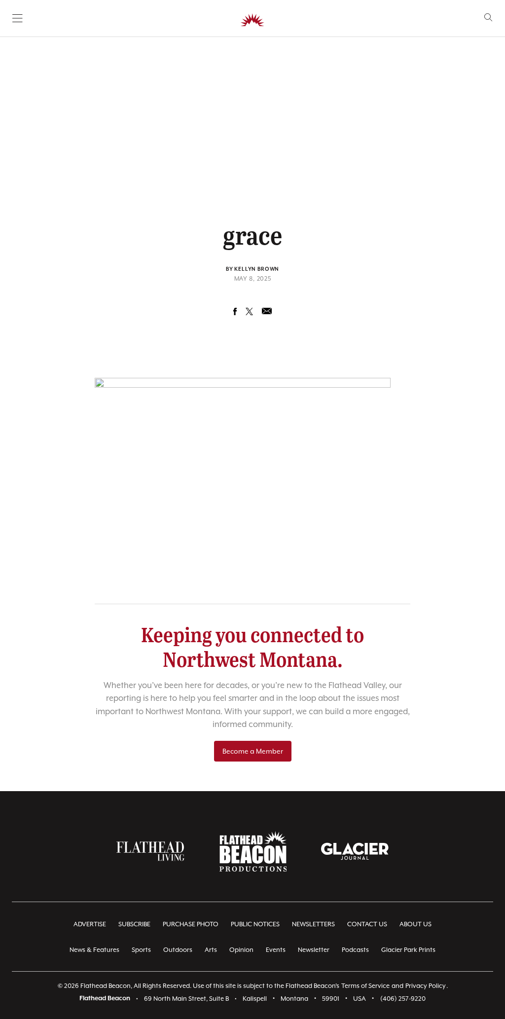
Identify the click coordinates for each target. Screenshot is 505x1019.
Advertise (89, 924)
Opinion (241, 949)
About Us (415, 924)
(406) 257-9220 (403, 998)
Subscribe (134, 924)
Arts (211, 949)
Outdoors (177, 949)
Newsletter (313, 949)
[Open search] (488, 17)
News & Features (94, 949)
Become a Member (252, 751)
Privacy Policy (425, 985)
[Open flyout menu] (17, 18)
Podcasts (355, 949)
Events (276, 949)
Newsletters (313, 924)
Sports (141, 949)
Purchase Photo (190, 924)
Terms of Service (365, 985)
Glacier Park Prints (408, 949)
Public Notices (255, 924)
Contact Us (367, 924)
